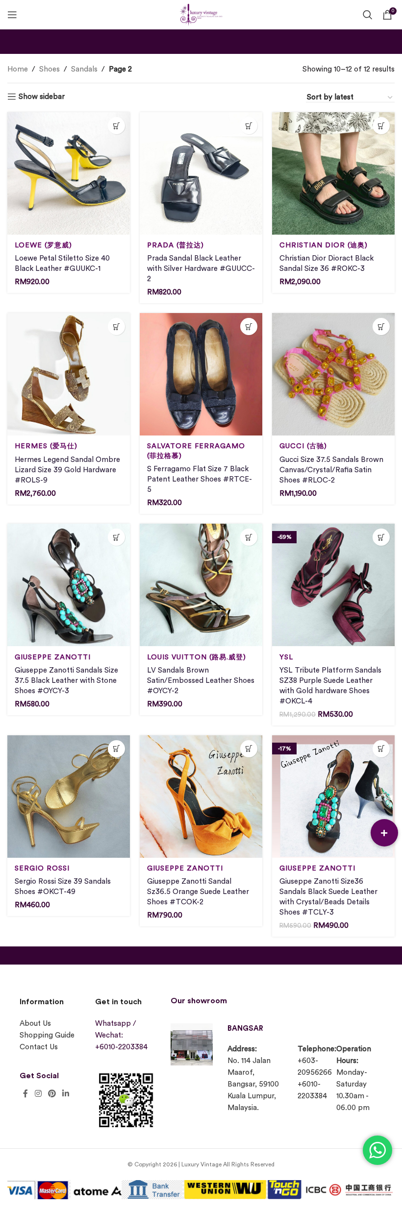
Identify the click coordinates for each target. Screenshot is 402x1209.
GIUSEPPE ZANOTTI (53, 657)
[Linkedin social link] (66, 1093)
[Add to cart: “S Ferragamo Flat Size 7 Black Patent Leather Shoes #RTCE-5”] (248, 326)
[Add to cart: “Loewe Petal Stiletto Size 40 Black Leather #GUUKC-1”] (116, 125)
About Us (35, 1023)
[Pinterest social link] (52, 1093)
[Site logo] (201, 13)
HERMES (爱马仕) (46, 446)
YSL (286, 657)
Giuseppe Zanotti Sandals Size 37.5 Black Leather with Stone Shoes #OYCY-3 (66, 681)
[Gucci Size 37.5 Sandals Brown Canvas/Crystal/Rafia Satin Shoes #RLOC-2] (333, 374)
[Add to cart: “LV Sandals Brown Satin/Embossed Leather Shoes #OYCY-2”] (248, 537)
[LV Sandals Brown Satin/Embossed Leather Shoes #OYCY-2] (201, 585)
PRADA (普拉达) (175, 245)
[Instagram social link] (38, 1093)
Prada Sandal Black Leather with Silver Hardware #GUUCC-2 (201, 269)
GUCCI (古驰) (303, 446)
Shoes (49, 69)
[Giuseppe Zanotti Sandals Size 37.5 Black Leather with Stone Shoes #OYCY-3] (68, 585)
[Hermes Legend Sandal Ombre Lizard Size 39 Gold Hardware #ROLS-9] (68, 374)
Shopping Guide (47, 1035)
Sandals (84, 69)
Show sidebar (42, 96)
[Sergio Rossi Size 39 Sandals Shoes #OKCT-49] (68, 796)
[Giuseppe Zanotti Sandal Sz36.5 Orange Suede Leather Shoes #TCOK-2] (201, 796)
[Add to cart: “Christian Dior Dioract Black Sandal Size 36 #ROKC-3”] (381, 125)
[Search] (367, 14)
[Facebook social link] (25, 1093)
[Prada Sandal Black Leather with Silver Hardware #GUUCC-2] (201, 173)
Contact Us (39, 1047)
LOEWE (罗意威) (43, 245)
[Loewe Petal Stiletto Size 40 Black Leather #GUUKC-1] (68, 173)
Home (17, 69)
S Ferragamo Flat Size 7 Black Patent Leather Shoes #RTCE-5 (199, 479)
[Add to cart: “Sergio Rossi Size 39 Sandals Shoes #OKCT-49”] (116, 748)
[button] (384, 832)
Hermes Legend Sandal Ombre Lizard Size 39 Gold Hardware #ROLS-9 (67, 470)
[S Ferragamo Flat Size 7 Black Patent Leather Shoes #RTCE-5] (201, 374)
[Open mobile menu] (12, 14)
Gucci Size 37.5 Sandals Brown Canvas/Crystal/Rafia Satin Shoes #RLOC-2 (331, 470)
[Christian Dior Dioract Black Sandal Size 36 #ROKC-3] (333, 173)
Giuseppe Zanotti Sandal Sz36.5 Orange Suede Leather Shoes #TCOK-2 (198, 892)
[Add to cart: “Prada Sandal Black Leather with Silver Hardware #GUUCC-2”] (248, 125)
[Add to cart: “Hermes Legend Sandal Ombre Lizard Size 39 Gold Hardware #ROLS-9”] (116, 326)
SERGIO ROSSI (42, 868)
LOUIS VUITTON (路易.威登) (196, 657)
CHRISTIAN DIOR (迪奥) (323, 245)
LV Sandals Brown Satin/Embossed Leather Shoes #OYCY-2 (200, 681)
